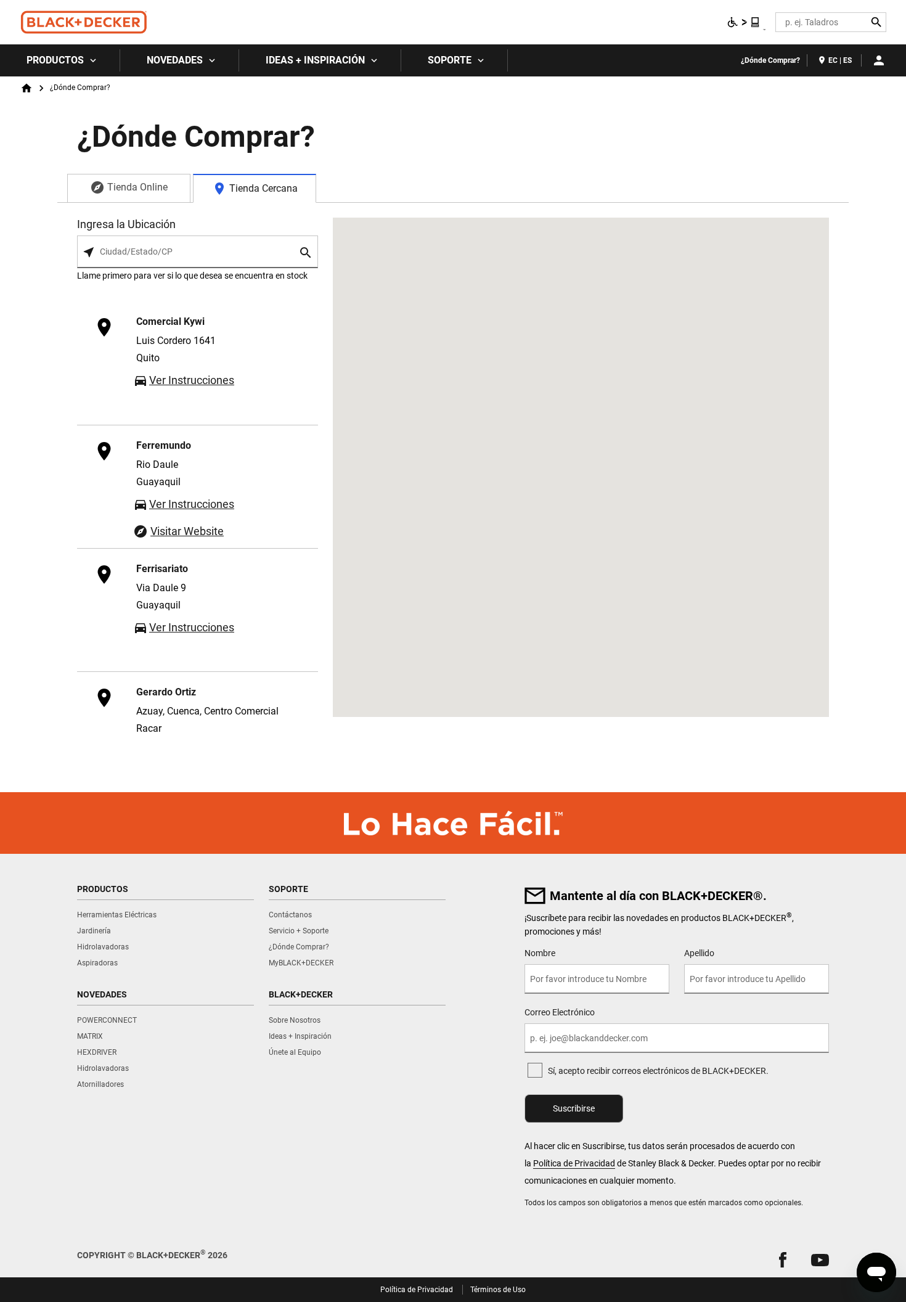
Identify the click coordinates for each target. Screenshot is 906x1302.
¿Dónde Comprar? (770, 60)
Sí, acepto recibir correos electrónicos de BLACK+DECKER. (658, 1071)
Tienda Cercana (263, 188)
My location (89, 252)
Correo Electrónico (559, 1012)
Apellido (699, 953)
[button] (782, 1259)
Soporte (449, 60)
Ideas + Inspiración (315, 60)
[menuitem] (60, 60)
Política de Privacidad (574, 1163)
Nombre (539, 953)
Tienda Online (137, 187)
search (306, 252)
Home (26, 88)
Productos (55, 60)
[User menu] (879, 60)
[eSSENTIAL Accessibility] (743, 22)
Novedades (175, 60)
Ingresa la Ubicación (126, 224)
